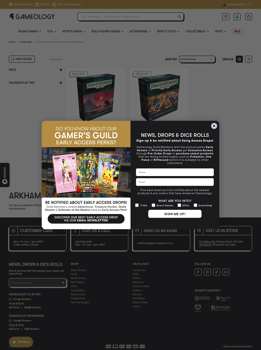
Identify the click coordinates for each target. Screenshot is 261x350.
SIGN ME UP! (175, 214)
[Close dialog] (214, 126)
